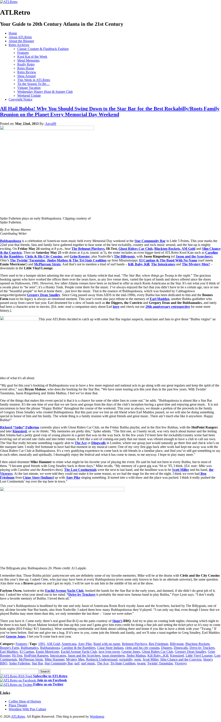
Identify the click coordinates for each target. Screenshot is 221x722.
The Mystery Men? (196, 264)
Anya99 (50, 123)
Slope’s (117, 621)
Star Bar (37, 663)
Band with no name (106, 644)
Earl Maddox (159, 299)
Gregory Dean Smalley (43, 295)
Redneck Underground (101, 659)
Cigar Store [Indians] (38, 477)
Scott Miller (180, 470)
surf (76, 663)
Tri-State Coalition (122, 663)
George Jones (15, 636)
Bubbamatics (29, 648)
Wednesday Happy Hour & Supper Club (45, 91)
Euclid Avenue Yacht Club (64, 590)
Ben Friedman (158, 644)
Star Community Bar (150, 241)
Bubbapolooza (10, 241)
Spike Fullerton (19, 663)
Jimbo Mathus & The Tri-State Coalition (76, 260)
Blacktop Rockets (197, 644)
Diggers (166, 648)
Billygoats (177, 644)
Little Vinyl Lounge (199, 655)
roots (137, 659)
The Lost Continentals (80, 470)
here (116, 306)
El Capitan (27, 651)
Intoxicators (58, 655)
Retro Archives (19, 45)
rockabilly (126, 659)
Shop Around (26, 76)
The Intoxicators (163, 264)
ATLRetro (18, 716)
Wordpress (97, 716)
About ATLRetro (20, 37)
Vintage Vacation (29, 88)
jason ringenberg (113, 655)
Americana (69, 644)
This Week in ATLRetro (33, 80)
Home (13, 33)
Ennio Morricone (47, 651)
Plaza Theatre (18, 705)
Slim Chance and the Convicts (180, 659)
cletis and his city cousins (142, 648)
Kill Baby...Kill (157, 655)
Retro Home (25, 68)
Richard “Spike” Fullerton (19, 427)
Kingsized (20, 431)
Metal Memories (28, 60)
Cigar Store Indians (110, 648)
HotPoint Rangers (36, 655)
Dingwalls (98, 443)
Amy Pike (73, 477)
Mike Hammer (54, 659)
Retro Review (26, 72)
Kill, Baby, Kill (138, 264)
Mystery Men (75, 659)
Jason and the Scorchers (193, 256)
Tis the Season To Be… (33, 84)
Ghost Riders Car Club (157, 651)
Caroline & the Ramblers (78, 648)
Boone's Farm (9, 648)
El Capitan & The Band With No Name (168, 260)
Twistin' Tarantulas (160, 663)
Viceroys (181, 663)
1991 (41, 644)
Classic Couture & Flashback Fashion (43, 49)
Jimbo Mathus (136, 655)
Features (23, 53)
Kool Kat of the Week (32, 56)
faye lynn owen (109, 651)
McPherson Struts (47, 264)
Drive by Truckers (81, 594)
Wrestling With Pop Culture (27, 709)
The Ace (81, 443)
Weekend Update (29, 95)
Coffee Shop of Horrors (25, 701)
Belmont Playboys (134, 644)
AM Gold (53, 644)
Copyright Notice (20, 99)
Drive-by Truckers (202, 648)
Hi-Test (17, 655)
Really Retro (26, 64)
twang (141, 663)
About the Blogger (21, 41)
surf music (88, 663)
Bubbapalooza (50, 648)
